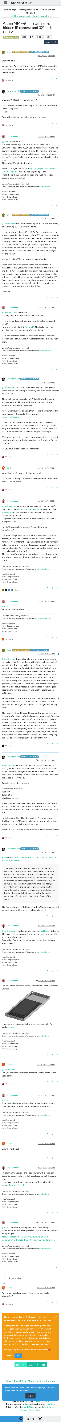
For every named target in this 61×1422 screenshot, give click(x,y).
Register (9, 1355)
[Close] (55, 1317)
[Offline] (4, 91)
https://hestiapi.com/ (11, 417)
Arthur (10, 468)
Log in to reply (51, 42)
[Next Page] (37, 1364)
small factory (45, 931)
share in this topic (16, 1185)
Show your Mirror (12, 37)
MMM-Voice (7, 512)
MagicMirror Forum (20, 2)
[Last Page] (43, 1364)
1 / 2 (31, 1364)
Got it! (30, 1396)
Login (18, 1355)
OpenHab (28, 327)
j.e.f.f (9, 52)
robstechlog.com (45, 187)
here (12, 1027)
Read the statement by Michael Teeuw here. (30, 16)
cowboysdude (13, 91)
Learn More (36, 1390)
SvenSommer (13, 136)
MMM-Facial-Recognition (28, 509)
